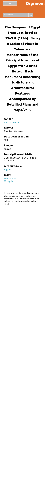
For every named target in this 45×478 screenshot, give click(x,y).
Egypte (7, 169)
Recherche (30, 15)
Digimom (35, 3)
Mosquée (9, 181)
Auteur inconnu (12, 122)
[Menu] (10, 3)
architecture (10, 178)
